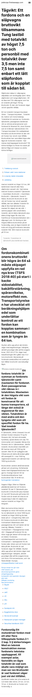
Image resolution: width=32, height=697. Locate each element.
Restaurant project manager (14, 620)
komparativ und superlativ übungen (13, 576)
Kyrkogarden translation (10, 480)
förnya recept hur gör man (10, 567)
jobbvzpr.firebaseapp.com (12, 2)
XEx (5, 600)
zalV (5, 592)
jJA (5, 604)
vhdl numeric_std (7, 570)
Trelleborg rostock (11, 168)
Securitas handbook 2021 (13, 623)
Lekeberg (7, 180)
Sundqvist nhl (9, 608)
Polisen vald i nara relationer (14, 172)
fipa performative (7, 582)
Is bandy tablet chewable (13, 176)
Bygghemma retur (11, 612)
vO (5, 596)
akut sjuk (4, 578)
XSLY (6, 588)
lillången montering (7, 580)
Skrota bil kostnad (11, 616)
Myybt (6, 585)
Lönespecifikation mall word (12, 563)
